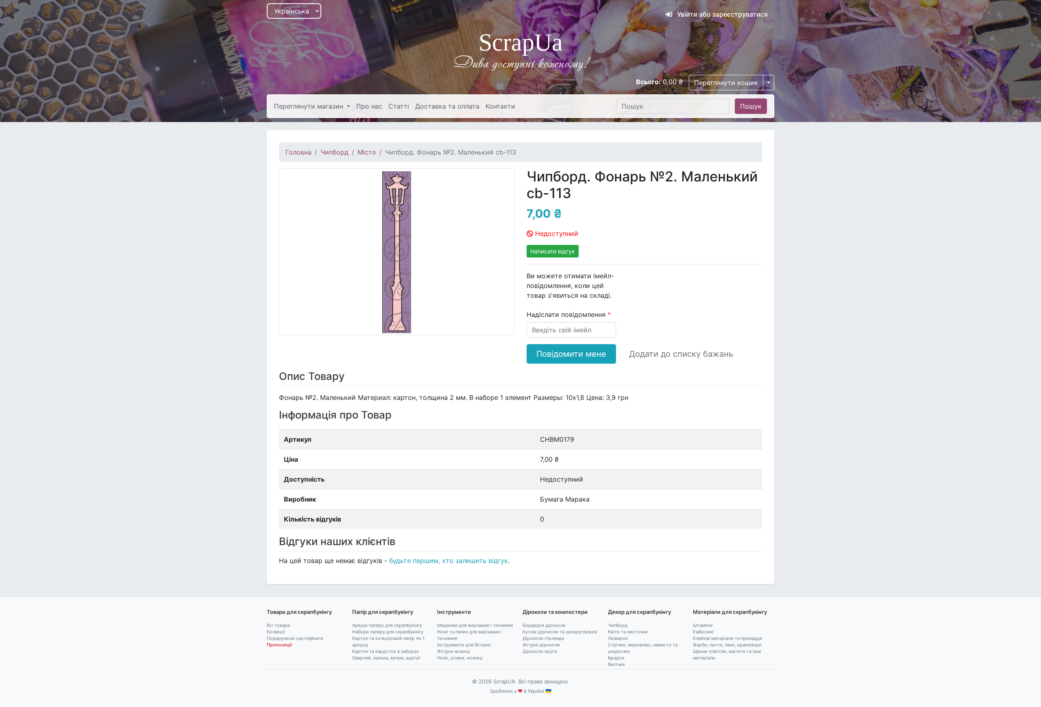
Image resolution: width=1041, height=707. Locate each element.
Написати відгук (552, 251)
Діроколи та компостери (555, 612)
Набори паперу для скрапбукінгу (387, 632)
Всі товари (278, 625)
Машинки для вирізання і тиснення (475, 625)
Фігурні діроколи (541, 645)
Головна (298, 152)
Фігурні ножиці (453, 651)
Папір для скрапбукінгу (382, 612)
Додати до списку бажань (681, 354)
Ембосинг (703, 632)
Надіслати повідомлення (567, 314)
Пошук (751, 106)
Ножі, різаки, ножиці (460, 658)
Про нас (369, 106)
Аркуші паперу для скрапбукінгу (387, 625)
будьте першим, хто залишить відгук (448, 560)
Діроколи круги (540, 651)
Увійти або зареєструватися (721, 14)
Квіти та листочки (628, 632)
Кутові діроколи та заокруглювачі (560, 632)
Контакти (500, 106)
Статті (398, 106)
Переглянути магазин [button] (309, 106)
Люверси (618, 638)
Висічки (616, 664)
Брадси (616, 658)
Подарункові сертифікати (295, 638)
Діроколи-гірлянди (543, 638)
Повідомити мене (571, 354)
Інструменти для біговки (464, 645)
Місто (366, 152)
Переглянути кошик (726, 83)
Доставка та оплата (447, 106)
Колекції (276, 632)
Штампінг (703, 625)
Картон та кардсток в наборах (385, 651)
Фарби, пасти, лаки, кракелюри (727, 645)
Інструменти (454, 612)
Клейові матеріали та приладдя (727, 638)
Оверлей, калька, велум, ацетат (386, 658)
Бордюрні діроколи (544, 625)
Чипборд (334, 152)
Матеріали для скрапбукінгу (730, 612)
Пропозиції (279, 645)
